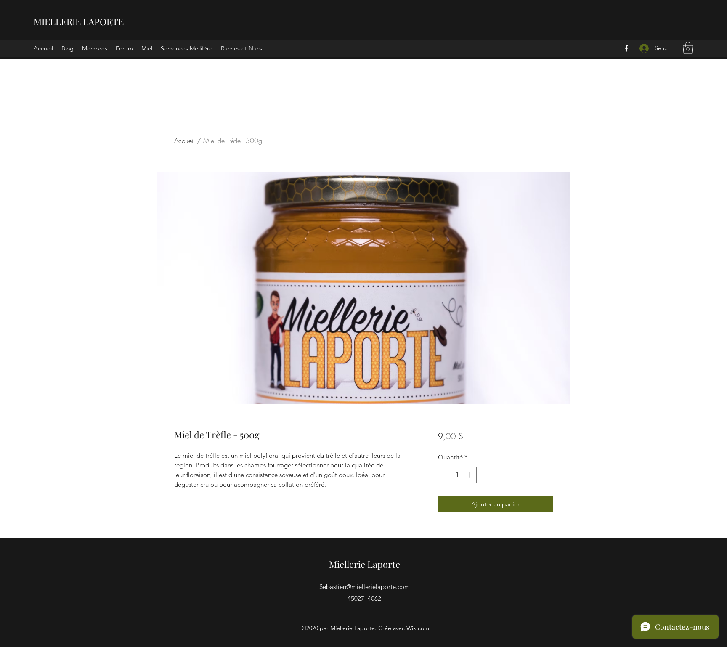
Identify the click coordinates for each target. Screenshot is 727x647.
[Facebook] (626, 48)
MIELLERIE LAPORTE (79, 21)
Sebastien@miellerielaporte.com (364, 587)
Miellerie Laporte (364, 564)
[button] (688, 48)
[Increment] (469, 475)
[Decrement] (445, 475)
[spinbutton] (457, 475)
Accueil (184, 140)
